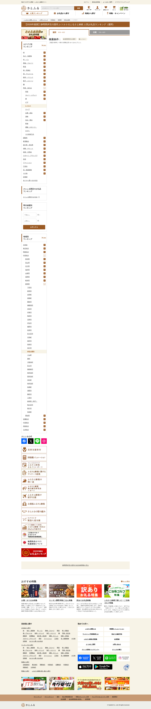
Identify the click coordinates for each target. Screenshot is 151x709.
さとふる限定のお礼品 (30, 197)
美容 (24, 159)
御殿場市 (30, 305)
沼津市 (29, 319)
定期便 (25, 177)
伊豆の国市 (30, 351)
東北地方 (26, 248)
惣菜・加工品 (27, 88)
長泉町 (29, 412)
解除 (44, 45)
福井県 (27, 270)
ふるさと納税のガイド (89, 8)
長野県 (27, 277)
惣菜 (26, 91)
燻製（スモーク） (31, 127)
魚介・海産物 (27, 56)
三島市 (29, 398)
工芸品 (25, 166)
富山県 (27, 263)
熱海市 (29, 344)
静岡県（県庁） (32, 401)
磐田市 (29, 394)
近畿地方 (26, 419)
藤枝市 (29, 302)
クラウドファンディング (122, 2)
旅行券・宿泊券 (28, 145)
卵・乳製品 (26, 70)
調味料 (25, 138)
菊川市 (29, 408)
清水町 (29, 380)
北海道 (25, 245)
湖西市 (29, 390)
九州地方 (26, 430)
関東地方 (26, 252)
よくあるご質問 (107, 2)
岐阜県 (27, 280)
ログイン (86, 2)
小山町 (29, 355)
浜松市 (29, 309)
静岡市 (29, 291)
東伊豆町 (30, 373)
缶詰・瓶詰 (28, 120)
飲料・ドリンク (28, 77)
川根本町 (30, 362)
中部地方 (26, 255)
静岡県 (27, 284)
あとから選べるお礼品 (30, 180)
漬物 (26, 116)
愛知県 (27, 415)
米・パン (26, 59)
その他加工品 (29, 134)
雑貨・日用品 (27, 152)
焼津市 (29, 330)
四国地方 (26, 426)
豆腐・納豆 (28, 113)
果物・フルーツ (28, 63)
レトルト (28, 106)
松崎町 (29, 387)
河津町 (29, 337)
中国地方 (26, 422)
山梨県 (27, 273)
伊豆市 (29, 323)
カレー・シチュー (31, 95)
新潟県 (27, 259)
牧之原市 (30, 405)
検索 (78, 8)
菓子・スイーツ (28, 81)
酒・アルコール (28, 74)
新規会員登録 (96, 2)
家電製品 (26, 141)
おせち (27, 131)
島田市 (29, 316)
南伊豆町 (30, 383)
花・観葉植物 (27, 170)
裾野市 (29, 326)
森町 (28, 359)
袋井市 (29, 341)
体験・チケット (28, 148)
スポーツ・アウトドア (30, 155)
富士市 (29, 366)
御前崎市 (30, 369)
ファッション (27, 163)
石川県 (27, 266)
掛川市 (29, 348)
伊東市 (29, 312)
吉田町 (29, 294)
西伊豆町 (30, 376)
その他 (25, 173)
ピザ (26, 102)
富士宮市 (30, 334)
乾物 (26, 123)
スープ (27, 109)
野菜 (24, 67)
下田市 (29, 287)
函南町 (29, 298)
